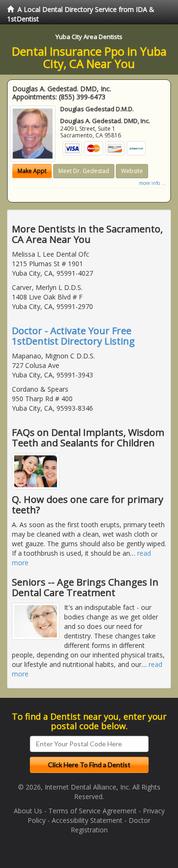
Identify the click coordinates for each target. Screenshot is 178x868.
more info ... (152, 183)
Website (132, 171)
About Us (28, 810)
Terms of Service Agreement (92, 810)
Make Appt (32, 171)
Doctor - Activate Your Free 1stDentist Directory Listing (73, 335)
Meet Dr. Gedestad (83, 171)
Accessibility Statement (87, 820)
